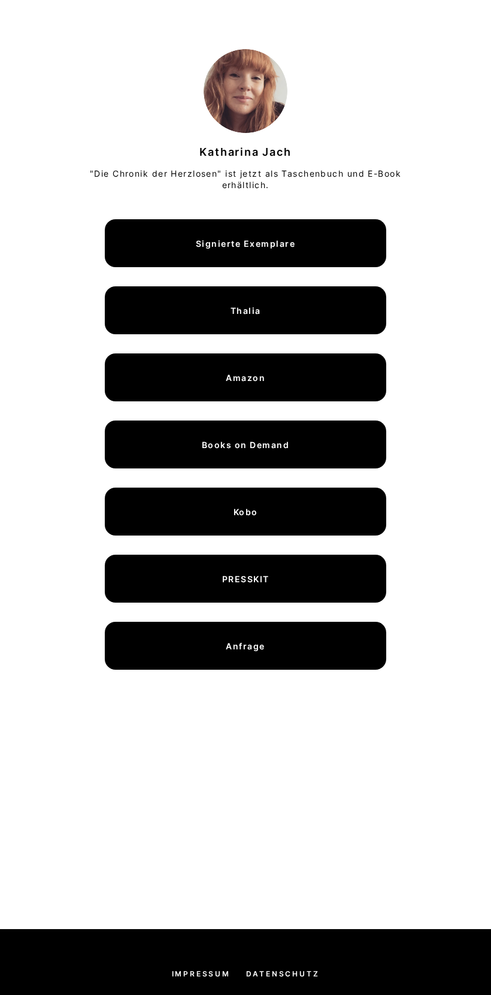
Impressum (201, 973)
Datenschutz (283, 973)
